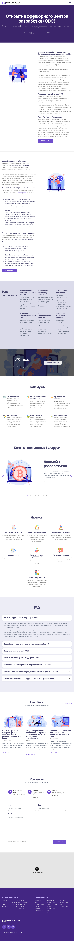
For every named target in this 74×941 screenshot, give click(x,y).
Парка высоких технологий (20, 165)
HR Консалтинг (21, 904)
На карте (35, 797)
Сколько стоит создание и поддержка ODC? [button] (21, 658)
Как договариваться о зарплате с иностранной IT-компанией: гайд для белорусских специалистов (36, 735)
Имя (9, 805)
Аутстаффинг (20, 909)
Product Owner (39, 904)
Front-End (38, 902)
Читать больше (6, 752)
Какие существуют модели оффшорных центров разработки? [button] (29, 678)
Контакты (5, 906)
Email (40, 805)
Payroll (13, 902)
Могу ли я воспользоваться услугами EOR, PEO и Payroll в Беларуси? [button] (31, 672)
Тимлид (37, 906)
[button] (70, 2)
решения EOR (22, 192)
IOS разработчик (52, 904)
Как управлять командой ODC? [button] (16, 651)
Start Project (45, 140)
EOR (12, 900)
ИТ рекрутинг (20, 906)
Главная (26, 33)
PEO (12, 904)
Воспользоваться (52, 362)
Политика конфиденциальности (12, 933)
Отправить (59, 842)
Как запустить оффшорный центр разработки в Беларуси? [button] (27, 665)
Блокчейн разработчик (54, 483)
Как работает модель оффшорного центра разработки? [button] (26, 644)
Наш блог (68, 703)
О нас (4, 902)
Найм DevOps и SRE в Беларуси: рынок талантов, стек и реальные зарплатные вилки (11, 735)
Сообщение (12, 814)
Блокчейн (38, 900)
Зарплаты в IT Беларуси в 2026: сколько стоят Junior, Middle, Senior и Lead (60, 734)
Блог (3, 904)
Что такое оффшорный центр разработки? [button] (21, 618)
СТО (48, 911)
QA (47, 913)
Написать (55, 795)
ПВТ (12, 906)
